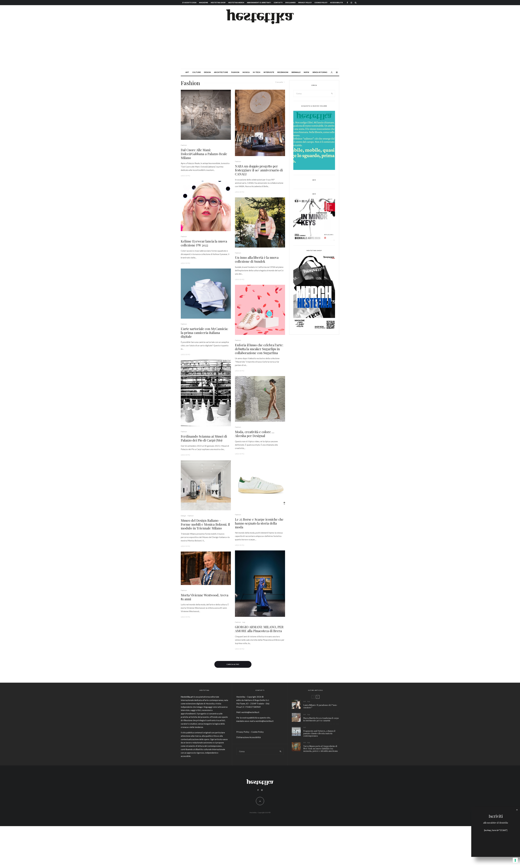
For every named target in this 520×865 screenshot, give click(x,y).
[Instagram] (351, 2)
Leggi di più (185, 176)
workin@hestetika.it (250, 712)
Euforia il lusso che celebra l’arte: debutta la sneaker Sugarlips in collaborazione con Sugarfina (259, 349)
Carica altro (233, 664)
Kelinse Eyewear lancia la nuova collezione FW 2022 (204, 243)
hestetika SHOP (218, 3)
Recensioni (282, 72)
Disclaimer (290, 3)
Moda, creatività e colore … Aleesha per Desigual (254, 434)
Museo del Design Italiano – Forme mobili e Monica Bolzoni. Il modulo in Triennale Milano (205, 524)
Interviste (269, 72)
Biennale (296, 72)
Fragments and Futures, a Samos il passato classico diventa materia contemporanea (319, 733)
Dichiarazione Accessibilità (248, 737)
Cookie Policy (320, 3)
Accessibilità (336, 3)
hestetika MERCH (236, 3)
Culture (196, 72)
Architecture (221, 72)
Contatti (278, 3)
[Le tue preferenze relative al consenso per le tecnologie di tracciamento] (515, 860)
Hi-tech (256, 72)
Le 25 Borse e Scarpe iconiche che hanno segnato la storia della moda (259, 523)
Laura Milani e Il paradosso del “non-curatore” (320, 706)
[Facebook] (347, 2)
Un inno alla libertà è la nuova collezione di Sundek (257, 259)
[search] (332, 93)
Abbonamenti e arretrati (259, 3)
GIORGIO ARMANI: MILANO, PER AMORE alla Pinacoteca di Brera (259, 629)
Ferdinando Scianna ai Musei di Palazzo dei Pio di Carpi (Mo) (204, 438)
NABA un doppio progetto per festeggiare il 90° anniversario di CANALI (259, 170)
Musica (246, 72)
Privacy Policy (305, 3)
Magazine (203, 3)
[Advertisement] (260, 48)
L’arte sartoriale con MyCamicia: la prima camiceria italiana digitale (204, 332)
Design (207, 72)
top (243, 622)
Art (187, 72)
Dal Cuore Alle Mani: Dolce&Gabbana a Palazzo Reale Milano (204, 154)
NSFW (306, 72)
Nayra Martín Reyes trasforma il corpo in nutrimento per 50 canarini (321, 719)
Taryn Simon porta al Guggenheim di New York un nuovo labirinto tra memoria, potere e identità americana (320, 748)
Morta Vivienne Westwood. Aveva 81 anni (204, 597)
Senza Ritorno (319, 72)
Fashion (235, 72)
